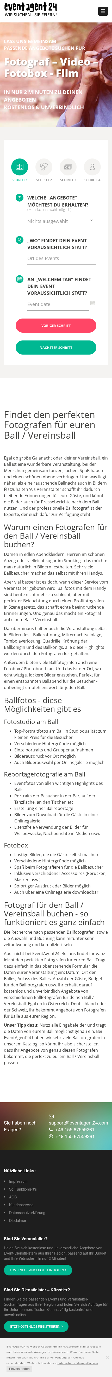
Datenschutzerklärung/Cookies (78, 1363)
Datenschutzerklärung (27, 1212)
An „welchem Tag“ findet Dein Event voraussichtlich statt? (59, 286)
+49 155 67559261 (75, 1129)
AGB (13, 1196)
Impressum (18, 1181)
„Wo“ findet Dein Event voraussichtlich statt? (57, 243)
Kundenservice (21, 1204)
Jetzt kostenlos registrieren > (36, 1326)
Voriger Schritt (56, 325)
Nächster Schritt (56, 347)
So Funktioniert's (23, 1189)
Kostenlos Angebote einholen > (38, 1270)
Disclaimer (17, 1220)
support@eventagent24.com (78, 1122)
